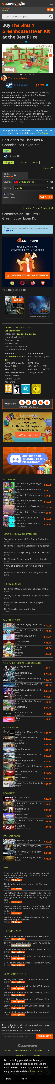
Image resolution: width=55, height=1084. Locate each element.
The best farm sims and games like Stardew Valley (25, 885)
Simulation (30, 333)
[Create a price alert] (51, 55)
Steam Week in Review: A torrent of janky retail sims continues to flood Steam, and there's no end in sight (27, 908)
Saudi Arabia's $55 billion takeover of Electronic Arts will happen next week (27, 918)
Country (7, 182)
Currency (7, 188)
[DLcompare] (27, 1045)
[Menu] (51, 3)
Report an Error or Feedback (36, 208)
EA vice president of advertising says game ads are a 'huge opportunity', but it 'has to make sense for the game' (27, 875)
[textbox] (24, 182)
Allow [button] (24, 1079)
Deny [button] (8, 1079)
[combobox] (30, 182)
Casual (20, 333)
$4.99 (45, 197)
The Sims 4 (43, 133)
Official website (12, 330)
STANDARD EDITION (28, 162)
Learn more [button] (36, 1071)
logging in (8, 230)
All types (8, 162)
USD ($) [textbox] (19, 187)
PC (8, 150)
